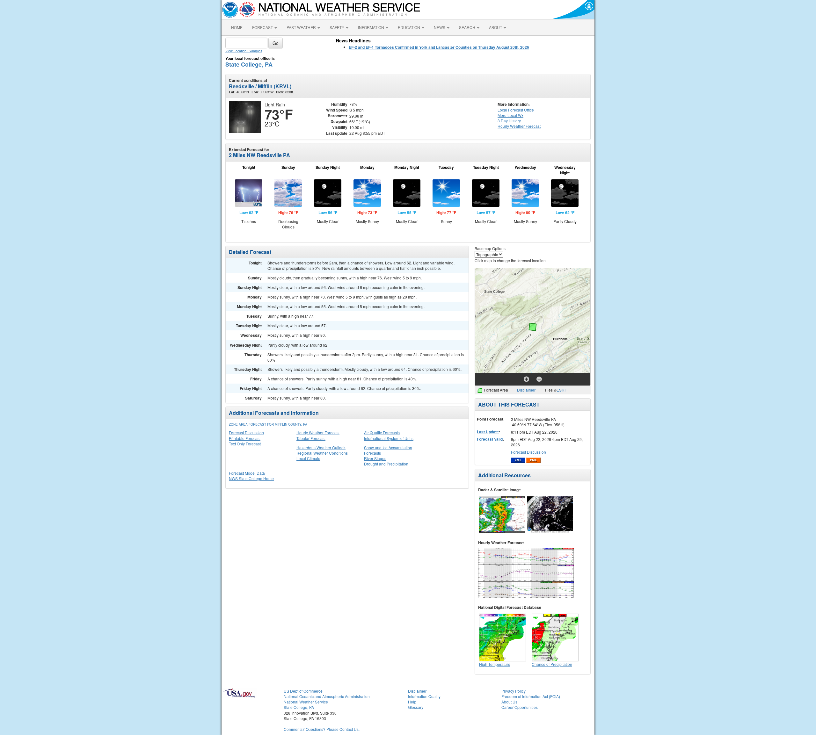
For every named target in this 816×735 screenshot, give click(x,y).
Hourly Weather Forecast (317, 432)
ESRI (561, 390)
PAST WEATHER (302, 27)
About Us (509, 701)
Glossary (415, 707)
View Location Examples (243, 50)
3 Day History (509, 120)
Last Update (488, 432)
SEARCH (467, 27)
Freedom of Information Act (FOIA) (530, 696)
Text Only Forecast (245, 443)
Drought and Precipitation (386, 463)
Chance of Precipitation (552, 664)
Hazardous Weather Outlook (321, 447)
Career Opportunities (519, 707)
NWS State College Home (251, 478)
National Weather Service (306, 701)
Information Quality (424, 696)
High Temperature (494, 664)
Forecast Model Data (247, 473)
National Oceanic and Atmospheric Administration (327, 696)
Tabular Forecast (310, 438)
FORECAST (263, 27)
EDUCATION (409, 27)
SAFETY (337, 27)
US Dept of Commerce (303, 691)
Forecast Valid (490, 439)
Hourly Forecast (519, 126)
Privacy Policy (513, 691)
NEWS (440, 27)
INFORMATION (371, 27)
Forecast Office (516, 109)
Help (412, 701)
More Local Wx (510, 115)
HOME (237, 27)
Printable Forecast (244, 438)
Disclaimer (526, 390)
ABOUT (496, 27)
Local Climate (308, 458)
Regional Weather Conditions (322, 453)
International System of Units (388, 438)
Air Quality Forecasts (382, 432)
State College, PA (249, 64)
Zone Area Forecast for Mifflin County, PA (268, 424)
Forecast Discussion (246, 432)
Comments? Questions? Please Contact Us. (322, 729)
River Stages (375, 458)
